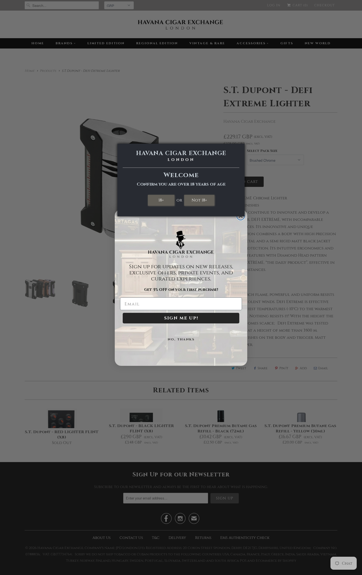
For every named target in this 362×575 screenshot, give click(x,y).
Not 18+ (199, 200)
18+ (161, 200)
